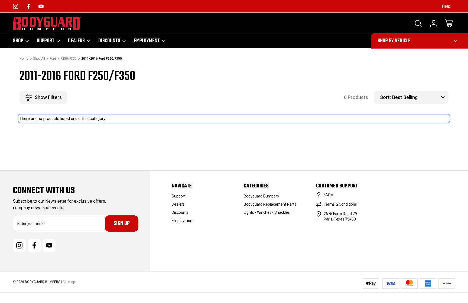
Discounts (109, 40)
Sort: (385, 97)
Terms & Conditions (340, 204)
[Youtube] (41, 6)
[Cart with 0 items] (449, 23)
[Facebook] (28, 6)
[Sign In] (433, 23)
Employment (147, 40)
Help (446, 6)
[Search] (418, 23)
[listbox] (419, 97)
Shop (18, 40)
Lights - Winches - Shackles (267, 212)
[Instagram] (15, 6)
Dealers (76, 40)
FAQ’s (328, 195)
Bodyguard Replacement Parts (270, 204)
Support (45, 40)
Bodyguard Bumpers (261, 196)
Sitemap (69, 282)
